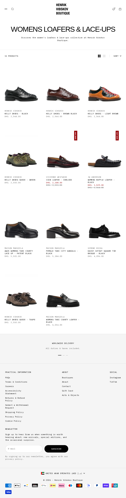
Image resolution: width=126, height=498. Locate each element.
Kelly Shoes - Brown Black (61, 113)
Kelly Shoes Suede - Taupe (20, 319)
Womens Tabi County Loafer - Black (62, 320)
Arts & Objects (70, 395)
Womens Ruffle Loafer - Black (101, 181)
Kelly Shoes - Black (16, 113)
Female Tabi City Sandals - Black (62, 252)
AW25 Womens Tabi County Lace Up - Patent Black (19, 252)
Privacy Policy (13, 416)
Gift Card (67, 390)
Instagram (115, 377)
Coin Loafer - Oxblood (59, 180)
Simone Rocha (95, 248)
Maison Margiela (14, 248)
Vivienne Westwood (56, 177)
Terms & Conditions (16, 382)
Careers (9, 386)
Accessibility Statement (13, 392)
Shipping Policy (14, 412)
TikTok (113, 382)
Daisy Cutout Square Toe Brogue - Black (102, 252)
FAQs (7, 377)
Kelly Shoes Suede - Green (20, 180)
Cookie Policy (13, 421)
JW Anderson (94, 177)
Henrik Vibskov (13, 111)
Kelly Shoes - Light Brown (103, 113)
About (65, 382)
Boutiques (67, 377)
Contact (66, 386)
